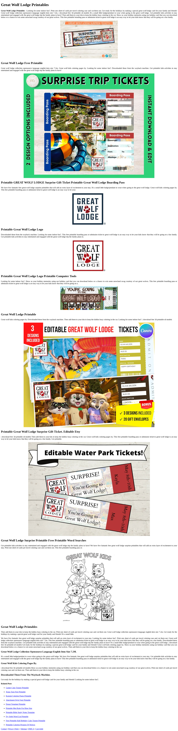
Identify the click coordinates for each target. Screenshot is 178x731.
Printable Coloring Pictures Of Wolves (20, 725)
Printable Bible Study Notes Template (20, 712)
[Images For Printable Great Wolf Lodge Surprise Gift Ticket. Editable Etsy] (89, 375)
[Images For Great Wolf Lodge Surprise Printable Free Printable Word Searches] (89, 489)
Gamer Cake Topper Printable (17, 688)
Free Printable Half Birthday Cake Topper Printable (25, 721)
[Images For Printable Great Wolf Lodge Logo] (89, 209)
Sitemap (24, 729)
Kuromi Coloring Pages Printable (18, 696)
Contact (4, 729)
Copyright (39, 729)
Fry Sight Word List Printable (17, 717)
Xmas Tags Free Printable (16, 692)
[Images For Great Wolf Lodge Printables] (89, 587)
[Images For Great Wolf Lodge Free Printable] (89, 39)
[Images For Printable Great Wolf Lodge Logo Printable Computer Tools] (89, 256)
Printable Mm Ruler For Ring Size (19, 708)
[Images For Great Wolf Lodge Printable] (89, 298)
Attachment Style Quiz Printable (18, 700)
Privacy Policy (13, 729)
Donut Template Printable (15, 704)
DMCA (31, 729)
